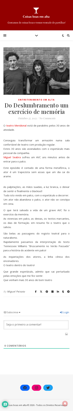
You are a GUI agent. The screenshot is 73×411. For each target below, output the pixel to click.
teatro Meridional (16, 125)
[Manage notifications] (65, 403)
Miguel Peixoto (16, 291)
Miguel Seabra (12, 157)
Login (65, 312)
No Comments (47, 118)
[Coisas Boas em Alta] (36, 15)
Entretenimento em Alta (36, 99)
